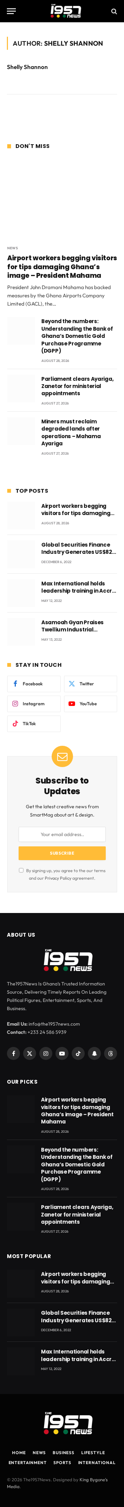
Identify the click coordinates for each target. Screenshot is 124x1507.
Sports (62, 1462)
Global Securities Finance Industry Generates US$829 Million (78, 552)
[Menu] (11, 11)
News (39, 1452)
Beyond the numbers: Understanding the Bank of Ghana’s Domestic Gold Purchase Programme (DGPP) (77, 336)
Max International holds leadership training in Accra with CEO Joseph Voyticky (78, 591)
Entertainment (28, 1462)
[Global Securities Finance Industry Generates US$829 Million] (21, 554)
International (97, 1462)
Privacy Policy (58, 878)
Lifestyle (93, 1452)
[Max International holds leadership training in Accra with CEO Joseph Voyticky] (21, 593)
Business (63, 1452)
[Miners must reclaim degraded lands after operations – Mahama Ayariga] (21, 431)
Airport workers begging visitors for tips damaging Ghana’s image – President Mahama (62, 267)
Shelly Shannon (27, 67)
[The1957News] (62, 11)
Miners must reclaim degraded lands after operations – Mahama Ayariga (71, 432)
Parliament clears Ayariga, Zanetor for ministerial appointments (77, 386)
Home (18, 1452)
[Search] (113, 11)
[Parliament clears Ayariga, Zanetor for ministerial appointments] (21, 388)
